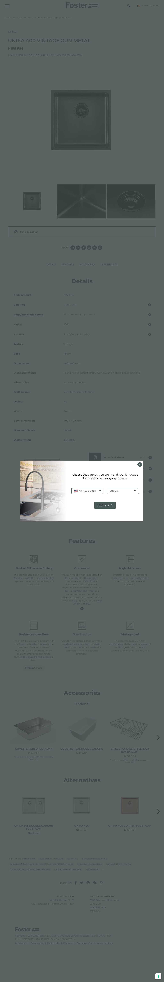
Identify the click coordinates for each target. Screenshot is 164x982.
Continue (104, 505)
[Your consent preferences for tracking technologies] (158, 976)
